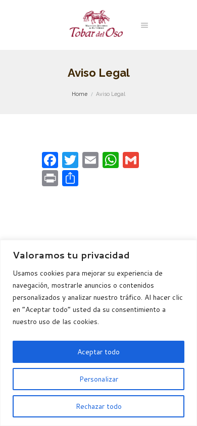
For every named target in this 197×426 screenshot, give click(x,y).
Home (79, 94)
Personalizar (98, 379)
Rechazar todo (99, 406)
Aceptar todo (98, 352)
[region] (98, 333)
